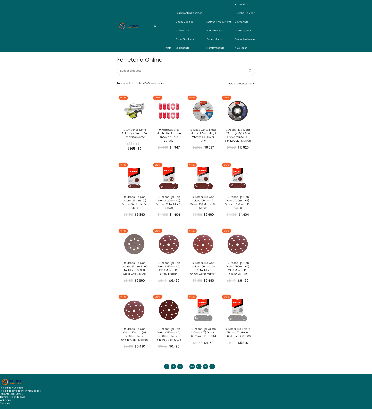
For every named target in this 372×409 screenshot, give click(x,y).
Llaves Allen (241, 21)
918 (205, 366)
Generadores (214, 39)
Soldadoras (182, 48)
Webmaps (5, 400)
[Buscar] (249, 70)
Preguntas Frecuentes (11, 393)
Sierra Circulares (185, 39)
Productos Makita (245, 39)
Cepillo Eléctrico (185, 21)
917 (198, 366)
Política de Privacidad (11, 387)
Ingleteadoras (184, 30)
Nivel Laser (241, 48)
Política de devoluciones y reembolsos (20, 390)
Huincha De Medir (245, 13)
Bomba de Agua (215, 30)
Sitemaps (5, 403)
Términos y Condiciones (12, 396)
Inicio (168, 48)
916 (192, 366)
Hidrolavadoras (215, 48)
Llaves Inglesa (243, 30)
